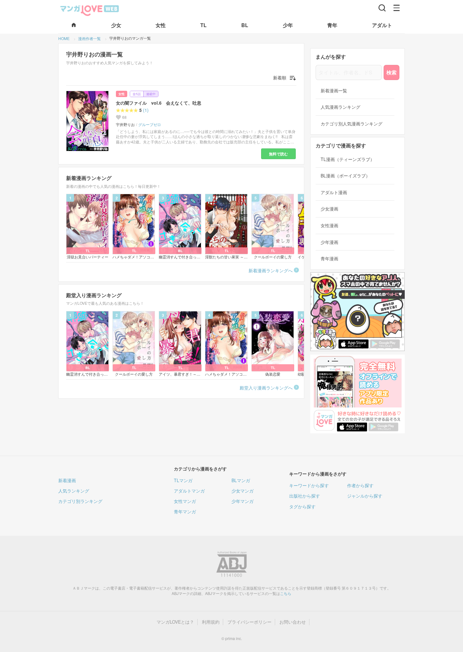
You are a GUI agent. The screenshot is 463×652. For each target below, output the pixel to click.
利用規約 (211, 622)
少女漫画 (329, 209)
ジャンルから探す (364, 496)
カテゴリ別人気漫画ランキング (351, 124)
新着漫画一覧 (334, 91)
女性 (121, 94)
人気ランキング (73, 491)
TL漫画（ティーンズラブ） (347, 159)
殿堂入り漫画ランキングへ (266, 387)
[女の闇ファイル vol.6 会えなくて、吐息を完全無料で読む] (88, 121)
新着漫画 (67, 480)
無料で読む (278, 154)
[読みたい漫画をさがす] (382, 8)
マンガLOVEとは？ (175, 622)
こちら (285, 593)
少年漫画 (329, 242)
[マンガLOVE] (89, 10)
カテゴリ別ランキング (80, 501)
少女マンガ (243, 491)
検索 (391, 72)
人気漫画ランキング (340, 107)
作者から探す (360, 485)
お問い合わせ (292, 622)
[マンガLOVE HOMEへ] (74, 25)
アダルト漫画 (334, 192)
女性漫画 (329, 225)
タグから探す (302, 506)
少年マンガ (243, 501)
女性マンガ (185, 501)
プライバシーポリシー (249, 622)
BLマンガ (241, 480)
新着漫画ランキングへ (271, 270)
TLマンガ (183, 480)
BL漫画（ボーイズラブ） (345, 176)
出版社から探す (304, 496)
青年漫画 (329, 259)
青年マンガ (185, 511)
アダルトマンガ (189, 491)
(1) (146, 110)
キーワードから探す (309, 485)
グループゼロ (149, 124)
